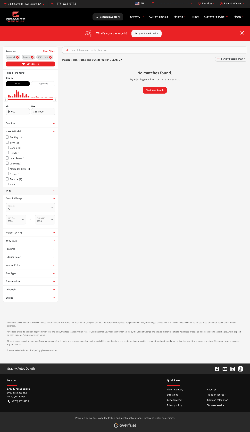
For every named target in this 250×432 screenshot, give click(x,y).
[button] (26, 4)
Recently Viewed (233, 3)
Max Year (41, 217)
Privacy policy (174, 405)
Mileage (11, 205)
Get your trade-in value (146, 33)
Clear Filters (49, 51)
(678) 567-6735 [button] (65, 3)
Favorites (207, 3)
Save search (32, 64)
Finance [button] (178, 17)
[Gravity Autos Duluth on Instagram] (231, 368)
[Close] (242, 32)
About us (211, 389)
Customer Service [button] (214, 17)
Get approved (174, 400)
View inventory (175, 389)
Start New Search (155, 90)
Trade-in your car (216, 395)
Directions (172, 395)
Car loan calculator (217, 400)
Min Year (11, 217)
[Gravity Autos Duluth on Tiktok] (239, 368)
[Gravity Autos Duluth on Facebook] (216, 368)
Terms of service (215, 405)
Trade (195, 17)
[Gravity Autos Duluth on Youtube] (223, 368)
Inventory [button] (134, 17)
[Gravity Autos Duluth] (15, 16)
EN (142, 3)
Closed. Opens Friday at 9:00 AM (173, 3)
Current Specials (158, 17)
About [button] (237, 17)
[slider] (6, 99)
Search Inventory (110, 17)
